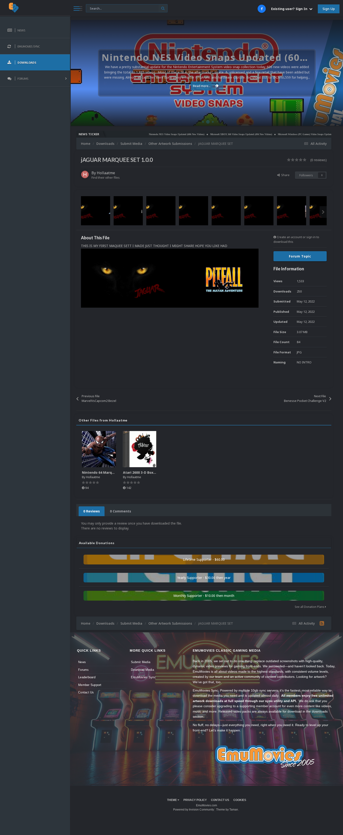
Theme (172, 800)
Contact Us (86, 692)
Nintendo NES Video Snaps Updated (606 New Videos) (150, 134)
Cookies (239, 800)
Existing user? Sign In (290, 9)
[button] (326, 73)
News (82, 662)
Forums (83, 669)
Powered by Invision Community (193, 809)
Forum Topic (300, 256)
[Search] (163, 8)
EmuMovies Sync (143, 677)
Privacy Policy (195, 800)
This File (94, 8)
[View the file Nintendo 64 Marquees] (99, 449)
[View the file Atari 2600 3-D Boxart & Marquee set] (140, 449)
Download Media (142, 669)
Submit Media (140, 662)
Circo (334, 120)
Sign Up (328, 9)
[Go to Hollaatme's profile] (85, 174)
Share (285, 175)
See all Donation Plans (310, 607)
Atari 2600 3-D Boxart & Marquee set (153, 472)
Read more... (201, 86)
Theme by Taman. (227, 809)
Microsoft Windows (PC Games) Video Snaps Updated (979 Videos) (286, 134)
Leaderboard (86, 677)
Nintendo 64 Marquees (101, 472)
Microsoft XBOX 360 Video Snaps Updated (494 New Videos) (215, 134)
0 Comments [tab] (120, 511)
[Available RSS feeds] (322, 623)
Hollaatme (106, 172)
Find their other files (105, 177)
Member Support (90, 685)
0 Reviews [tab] (91, 511)
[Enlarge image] (170, 277)
